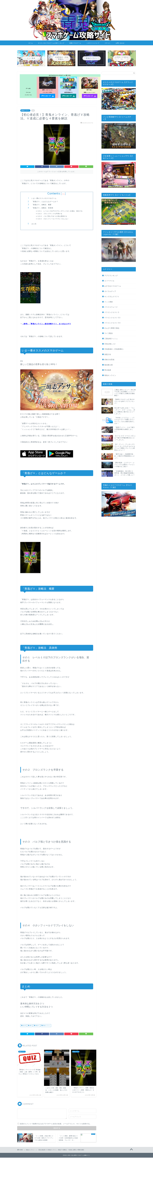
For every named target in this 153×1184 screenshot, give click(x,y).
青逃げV (37, 1025)
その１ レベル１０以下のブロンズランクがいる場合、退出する (60, 211)
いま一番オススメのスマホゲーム (43, 198)
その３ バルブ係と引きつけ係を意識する (52, 216)
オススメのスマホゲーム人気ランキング (51, 43)
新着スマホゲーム (75, 43)
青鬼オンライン (25, 110)
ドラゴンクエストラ (111, 312)
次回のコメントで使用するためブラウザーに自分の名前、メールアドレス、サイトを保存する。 (55, 1124)
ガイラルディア (110, 291)
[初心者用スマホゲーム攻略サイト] (76, 39)
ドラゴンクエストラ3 (112, 323)
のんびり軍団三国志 (111, 328)
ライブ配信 (108, 333)
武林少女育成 (109, 359)
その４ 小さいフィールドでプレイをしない (52, 219)
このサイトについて (93, 43)
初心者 (24, 1025)
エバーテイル (109, 281)
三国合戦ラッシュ (111, 338)
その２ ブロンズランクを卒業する (49, 213)
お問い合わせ (120, 43)
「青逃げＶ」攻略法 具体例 (42, 208)
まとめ (33, 224)
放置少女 (107, 354)
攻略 (30, 1025)
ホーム (31, 43)
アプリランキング (111, 275)
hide (63, 194)
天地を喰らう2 (109, 344)
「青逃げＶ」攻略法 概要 (41, 205)
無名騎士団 (108, 365)
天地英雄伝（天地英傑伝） (114, 349)
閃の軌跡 (107, 370)
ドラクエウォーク (111, 307)
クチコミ (108, 43)
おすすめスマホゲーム (112, 286)
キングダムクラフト (111, 296)
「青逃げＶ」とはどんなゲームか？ (44, 201)
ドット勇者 (108, 302)
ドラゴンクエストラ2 (112, 317)
